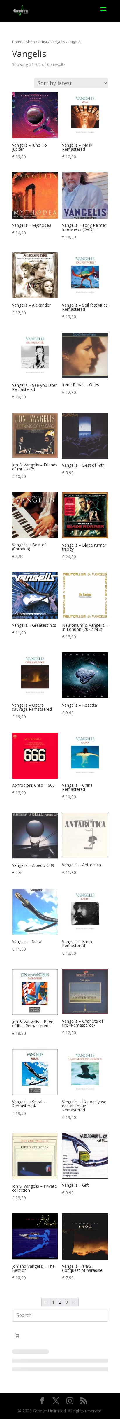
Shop (30, 41)
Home (17, 41)
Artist (42, 41)
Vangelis (57, 41)
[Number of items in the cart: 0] (17, 1335)
